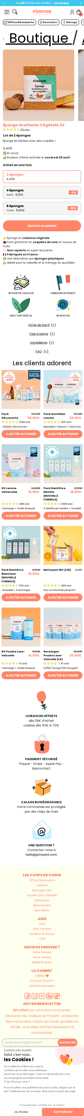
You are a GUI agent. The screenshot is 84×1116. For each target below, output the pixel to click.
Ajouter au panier (42, 225)
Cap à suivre (38, 334)
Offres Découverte (42, 880)
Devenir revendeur (42, 986)
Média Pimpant (42, 962)
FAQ (39, 351)
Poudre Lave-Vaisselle (42, 895)
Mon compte (42, 929)
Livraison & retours (42, 934)
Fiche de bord (38, 325)
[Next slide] (80, 3)
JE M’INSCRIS (67, 1042)
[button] (12, 129)
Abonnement (42, 905)
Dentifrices (42, 900)
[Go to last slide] (3, 3)
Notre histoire (42, 952)
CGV (42, 939)
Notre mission (42, 957)
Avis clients (42, 910)
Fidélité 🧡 (42, 976)
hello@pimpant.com (41, 854)
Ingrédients (38, 342)
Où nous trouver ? (42, 981)
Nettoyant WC (42, 890)
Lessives (42, 885)
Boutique (39, 38)
